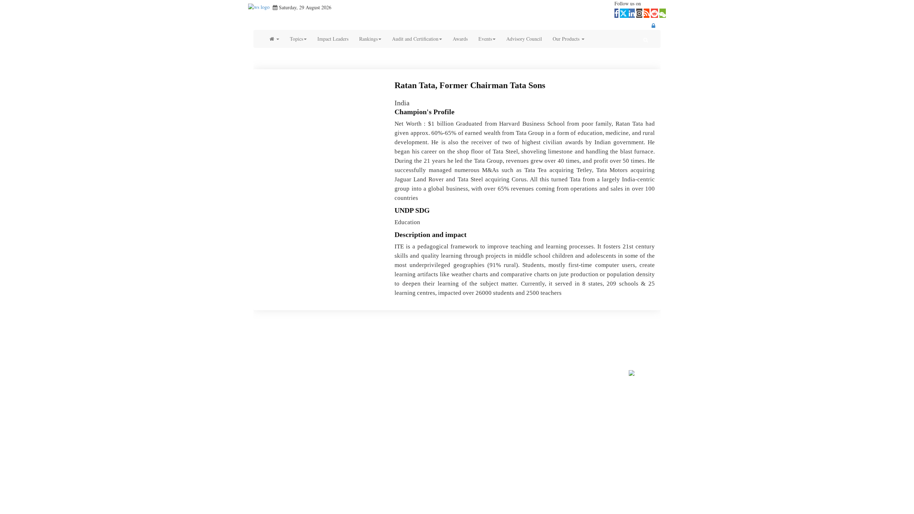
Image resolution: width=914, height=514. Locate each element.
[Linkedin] (448, 338)
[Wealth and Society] (259, 7)
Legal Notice (598, 349)
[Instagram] (478, 338)
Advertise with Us (401, 349)
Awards (460, 38)
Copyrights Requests (477, 349)
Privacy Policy (438, 349)
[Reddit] (507, 338)
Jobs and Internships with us (530, 349)
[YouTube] (463, 338)
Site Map (572, 349)
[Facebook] (417, 338)
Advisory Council (524, 38)
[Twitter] (432, 338)
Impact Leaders (332, 38)
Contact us (346, 349)
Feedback (370, 349)
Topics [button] (296, 38)
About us (322, 349)
